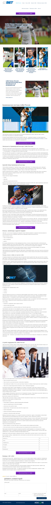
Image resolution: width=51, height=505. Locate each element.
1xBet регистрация (25, 8)
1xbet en (39, 8)
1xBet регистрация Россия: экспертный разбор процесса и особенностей (19, 70)
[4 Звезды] (4, 476)
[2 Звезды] (3, 476)
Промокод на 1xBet (33, 8)
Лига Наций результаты (20, 502)
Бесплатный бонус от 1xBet (25, 13)
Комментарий (7, 482)
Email (20, 493)
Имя (5, 493)
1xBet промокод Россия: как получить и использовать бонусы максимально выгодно (31, 70)
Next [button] (48, 30)
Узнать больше (9, 35)
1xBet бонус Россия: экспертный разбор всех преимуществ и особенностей (14, 83)
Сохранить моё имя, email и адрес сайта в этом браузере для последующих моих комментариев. (40, 494)
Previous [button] (2, 30)
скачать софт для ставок (36, 134)
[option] (25, 30)
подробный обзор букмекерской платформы (36, 138)
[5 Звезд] (5, 476)
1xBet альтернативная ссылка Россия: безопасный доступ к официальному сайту (17, 26)
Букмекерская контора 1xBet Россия (42, 69)
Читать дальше (9, 97)
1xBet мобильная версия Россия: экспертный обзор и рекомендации (8, 70)
